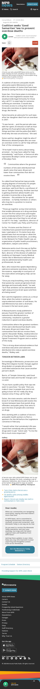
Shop (4, 625)
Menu (6, 9)
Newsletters (6, 615)
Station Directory (23, 564)
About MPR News (8, 596)
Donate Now (32, 4)
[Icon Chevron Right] (36, 458)
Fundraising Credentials (11, 610)
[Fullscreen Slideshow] (4, 443)
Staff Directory (7, 628)
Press (4, 620)
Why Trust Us (7, 636)
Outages (5, 618)
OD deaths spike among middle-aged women (16, 495)
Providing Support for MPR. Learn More (17, 571)
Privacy (4, 623)
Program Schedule (8, 564)
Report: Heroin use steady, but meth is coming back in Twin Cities (18, 500)
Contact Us (6, 602)
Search (15, 9)
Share (35, 43)
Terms (4, 633)
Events (4, 604)
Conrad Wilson (6, 20)
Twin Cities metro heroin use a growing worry (15, 491)
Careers (5, 599)
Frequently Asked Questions (12, 607)
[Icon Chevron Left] (4, 458)
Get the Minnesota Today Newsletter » (20, 550)
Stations (5, 631)
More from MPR (8, 612)
